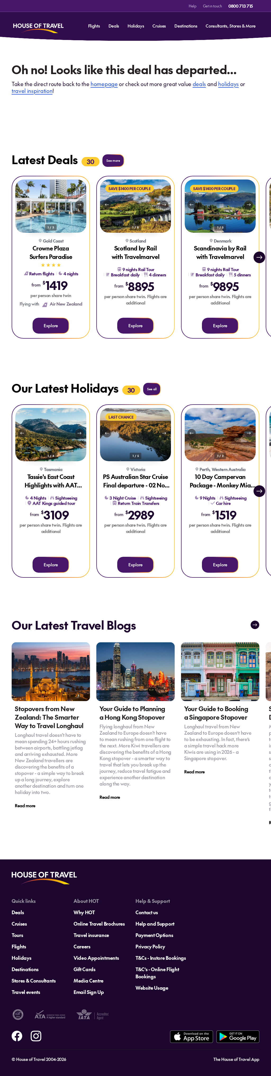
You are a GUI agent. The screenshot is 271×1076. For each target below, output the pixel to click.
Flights (94, 26)
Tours (17, 935)
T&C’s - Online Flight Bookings (157, 973)
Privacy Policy (150, 946)
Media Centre (88, 980)
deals (199, 84)
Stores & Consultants (34, 980)
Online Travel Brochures (99, 923)
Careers (82, 946)
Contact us (147, 912)
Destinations (185, 26)
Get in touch (212, 5)
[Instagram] (36, 1035)
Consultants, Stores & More (231, 26)
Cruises (159, 26)
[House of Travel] (38, 26)
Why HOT (84, 912)
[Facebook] (17, 1035)
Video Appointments (96, 957)
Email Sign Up (89, 992)
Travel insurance (91, 935)
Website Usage (152, 987)
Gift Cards (85, 969)
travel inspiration (32, 91)
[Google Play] (237, 1036)
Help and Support (155, 923)
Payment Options (154, 935)
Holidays (136, 26)
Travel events (26, 992)
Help (193, 5)
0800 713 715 (240, 6)
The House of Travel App (236, 1059)
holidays (228, 84)
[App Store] (191, 1036)
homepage (104, 84)
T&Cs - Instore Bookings (161, 957)
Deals (114, 26)
